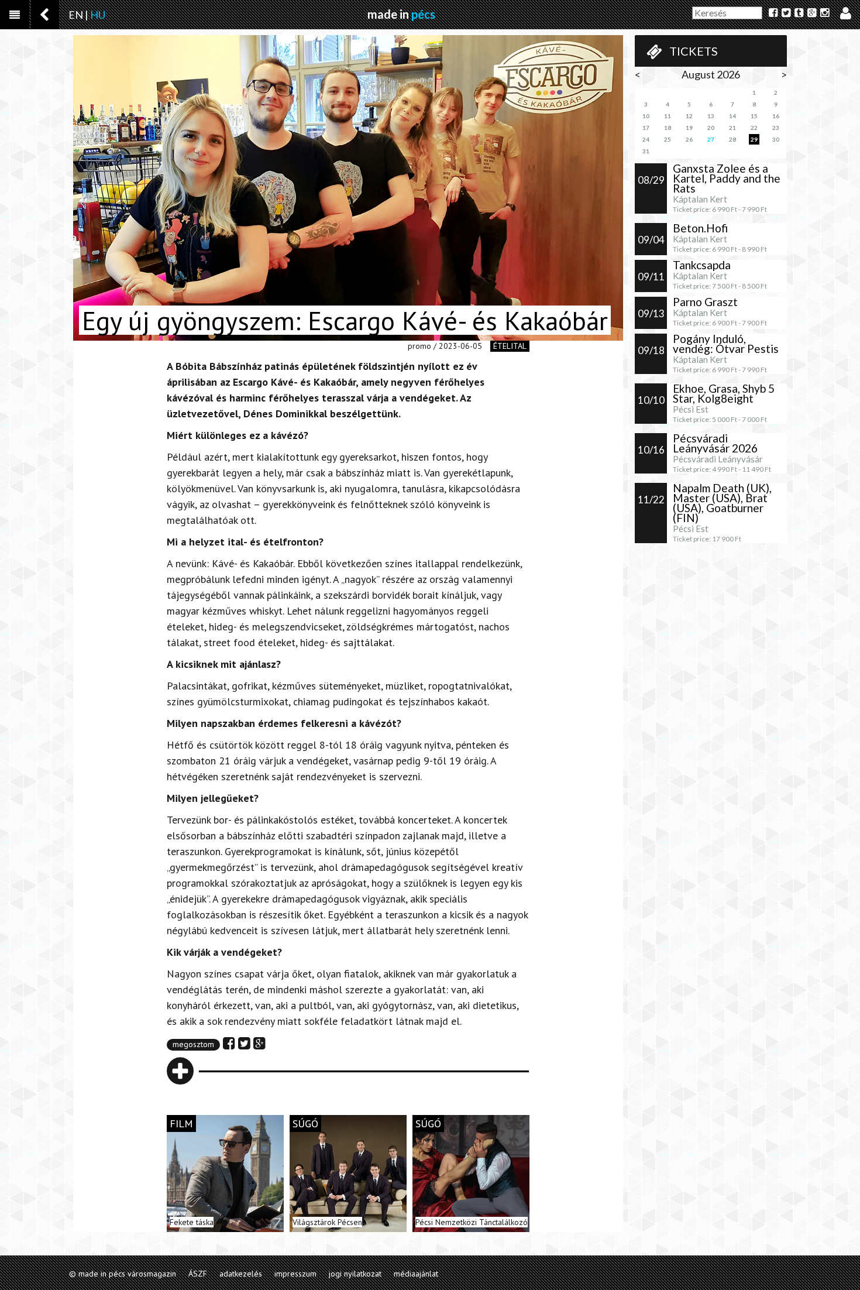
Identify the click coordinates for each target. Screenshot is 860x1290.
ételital (510, 346)
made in (401, 14)
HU (97, 14)
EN (75, 14)
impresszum (295, 1273)
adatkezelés (240, 1273)
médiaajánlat (416, 1273)
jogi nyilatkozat (355, 1273)
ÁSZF (197, 1273)
